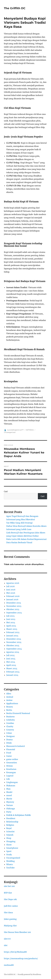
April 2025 (11, 626)
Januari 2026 (12, 599)
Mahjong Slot (10, 925)
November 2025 (13, 606)
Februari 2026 (13, 596)
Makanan (10, 785)
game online (12, 759)
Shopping (10, 841)
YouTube (10, 867)
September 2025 (14, 612)
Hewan (9, 766)
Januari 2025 (12, 635)
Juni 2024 (10, 658)
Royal (9, 828)
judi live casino (11, 906)
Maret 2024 (11, 668)
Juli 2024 (10, 655)
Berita (9, 710)
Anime (9, 700)
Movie (9, 799)
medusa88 (9, 965)
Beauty (9, 707)
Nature (9, 805)
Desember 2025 (13, 603)
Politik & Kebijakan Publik (18, 815)
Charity (9, 726)
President (10, 818)
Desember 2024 (13, 639)
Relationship (12, 822)
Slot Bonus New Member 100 (17, 932)
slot (5, 945)
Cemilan (10, 723)
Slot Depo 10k (10, 899)
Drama (9, 739)
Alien (8, 693)
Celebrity (10, 720)
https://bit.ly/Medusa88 (15, 952)
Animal (9, 697)
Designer (10, 736)
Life (8, 779)
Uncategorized (9, 432)
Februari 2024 (12, 672)
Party (8, 812)
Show (9, 845)
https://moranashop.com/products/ (21, 958)
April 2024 (11, 665)
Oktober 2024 (12, 645)
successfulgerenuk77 (15, 430)
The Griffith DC (14, 8)
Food (8, 753)
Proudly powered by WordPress (29, 974)
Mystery (10, 802)
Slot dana (8, 912)
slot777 (7, 939)
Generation (11, 762)
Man (8, 789)
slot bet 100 (9, 886)
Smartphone (12, 848)
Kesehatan (11, 769)
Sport (9, 851)
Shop (8, 838)
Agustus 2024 (12, 652)
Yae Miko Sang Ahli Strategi (19, 523)
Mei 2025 (10, 622)
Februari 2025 (12, 632)
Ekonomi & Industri (15, 746)
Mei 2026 (10, 593)
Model (9, 792)
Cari (6, 491)
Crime (9, 733)
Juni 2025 (10, 619)
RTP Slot (8, 893)
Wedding (10, 861)
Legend (9, 776)
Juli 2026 (10, 586)
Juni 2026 (10, 589)
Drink (9, 743)
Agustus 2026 (12, 583)
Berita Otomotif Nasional (18, 713)
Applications (12, 703)
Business (10, 716)
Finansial (10, 749)
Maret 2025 (11, 629)
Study (9, 854)
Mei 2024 (10, 662)
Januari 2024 (12, 675)
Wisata (9, 864)
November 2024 (13, 642)
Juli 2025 (10, 616)
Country (10, 730)
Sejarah (9, 835)
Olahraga (10, 808)
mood (9, 795)
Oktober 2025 (12, 609)
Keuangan (11, 772)
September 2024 (14, 649)
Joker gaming (10, 919)
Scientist (10, 831)
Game (9, 756)
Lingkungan (12, 782)
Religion (10, 825)
